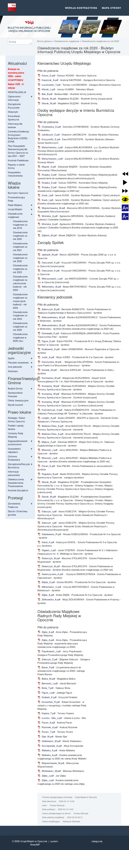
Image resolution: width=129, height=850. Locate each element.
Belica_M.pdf (48, 678)
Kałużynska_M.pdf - (52, 361)
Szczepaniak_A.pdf (51, 745)
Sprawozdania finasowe (15, 394)
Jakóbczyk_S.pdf (50, 134)
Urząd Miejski (15, 209)
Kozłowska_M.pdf (50, 377)
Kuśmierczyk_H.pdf (51, 409)
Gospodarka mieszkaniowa (15, 174)
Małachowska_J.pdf (52, 147)
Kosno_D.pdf (48, 75)
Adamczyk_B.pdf (50, 309)
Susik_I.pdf (47, 195)
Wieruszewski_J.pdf (51, 278)
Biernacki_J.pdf (49, 683)
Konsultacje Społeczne (14, 117)
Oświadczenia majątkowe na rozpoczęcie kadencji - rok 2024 (20, 301)
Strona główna (44, 41)
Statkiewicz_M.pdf (51, 741)
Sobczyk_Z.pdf (49, 659)
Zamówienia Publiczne (14, 505)
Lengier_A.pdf (48, 417)
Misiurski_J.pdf (49, 449)
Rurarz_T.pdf (48, 731)
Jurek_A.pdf (47, 357)
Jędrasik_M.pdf (49, 254)
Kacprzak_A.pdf (49, 80)
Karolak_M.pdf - (50, 369)
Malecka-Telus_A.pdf (52, 425)
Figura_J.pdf (47, 692)
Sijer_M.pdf (47, 736)
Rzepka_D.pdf (48, 174)
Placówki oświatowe (18, 362)
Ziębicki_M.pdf (49, 235)
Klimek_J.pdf (48, 89)
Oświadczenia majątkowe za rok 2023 (20, 269)
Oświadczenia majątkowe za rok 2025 (20, 326)
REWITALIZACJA (17, 92)
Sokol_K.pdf (47, 542)
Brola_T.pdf (47, 687)
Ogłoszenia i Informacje (14, 98)
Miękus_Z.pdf (48, 441)
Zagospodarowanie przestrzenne (17, 442)
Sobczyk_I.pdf (48, 511)
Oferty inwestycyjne (18, 400)
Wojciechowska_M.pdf (53, 208)
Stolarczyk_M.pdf (50, 558)
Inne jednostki (15, 366)
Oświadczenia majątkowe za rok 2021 (20, 247)
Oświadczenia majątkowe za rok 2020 (100, 41)
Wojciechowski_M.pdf (52, 763)
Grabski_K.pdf (48, 697)
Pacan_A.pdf (48, 722)
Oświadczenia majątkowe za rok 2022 (20, 258)
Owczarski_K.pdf (50, 262)
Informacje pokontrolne (14, 473)
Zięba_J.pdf (47, 775)
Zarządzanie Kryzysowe (14, 105)
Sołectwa (13, 371)
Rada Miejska (15, 205)
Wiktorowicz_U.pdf (51, 586)
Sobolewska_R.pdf (51, 534)
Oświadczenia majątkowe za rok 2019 (20, 224)
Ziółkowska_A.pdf (50, 599)
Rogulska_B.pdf (49, 474)
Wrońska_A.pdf (49, 216)
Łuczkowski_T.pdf (50, 84)
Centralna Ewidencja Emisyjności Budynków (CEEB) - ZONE (18, 136)
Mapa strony (111, 8)
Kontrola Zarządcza (18, 490)
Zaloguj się (96, 841)
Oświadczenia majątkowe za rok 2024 (20, 315)
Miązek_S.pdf (48, 166)
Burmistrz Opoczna (18, 192)
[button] (125, 174)
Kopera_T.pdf (48, 713)
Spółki (11, 358)
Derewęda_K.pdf (50, 333)
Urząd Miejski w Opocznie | (35, 841)
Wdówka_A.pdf (49, 750)
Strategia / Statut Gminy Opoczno (16, 419)
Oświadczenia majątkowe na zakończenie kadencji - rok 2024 (20, 283)
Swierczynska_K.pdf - (53, 574)
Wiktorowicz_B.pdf (51, 286)
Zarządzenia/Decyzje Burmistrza (19, 465)
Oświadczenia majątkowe (66, 41)
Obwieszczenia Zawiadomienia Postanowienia (16, 483)
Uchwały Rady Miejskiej (15, 435)
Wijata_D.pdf (48, 582)
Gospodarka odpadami (14, 450)
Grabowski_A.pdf (50, 349)
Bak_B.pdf (46, 94)
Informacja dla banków (15, 125)
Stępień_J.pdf (48, 550)
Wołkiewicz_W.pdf (51, 770)
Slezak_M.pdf (48, 98)
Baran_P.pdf (47, 667)
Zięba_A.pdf (47, 594)
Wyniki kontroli (15, 404)
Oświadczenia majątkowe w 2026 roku (20, 337)
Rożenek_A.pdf (49, 727)
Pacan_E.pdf (48, 466)
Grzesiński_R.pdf (50, 701)
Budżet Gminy (15, 388)
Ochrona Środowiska (14, 458)
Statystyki (13, 111)
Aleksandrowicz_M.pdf (53, 317)
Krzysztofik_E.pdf (50, 139)
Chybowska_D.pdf (51, 126)
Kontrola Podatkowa (18, 160)
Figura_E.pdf (48, 341)
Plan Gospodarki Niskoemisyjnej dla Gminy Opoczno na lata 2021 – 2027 (18, 151)
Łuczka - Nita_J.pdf (51, 718)
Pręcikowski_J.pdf (51, 651)
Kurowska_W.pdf (50, 386)
